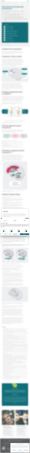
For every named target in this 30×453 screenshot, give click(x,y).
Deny (5, 234)
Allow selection (15, 234)
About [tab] (24, 220)
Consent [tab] (5, 220)
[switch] (11, 231)
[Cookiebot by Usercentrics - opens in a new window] (26, 218)
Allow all (24, 234)
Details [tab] (15, 220)
